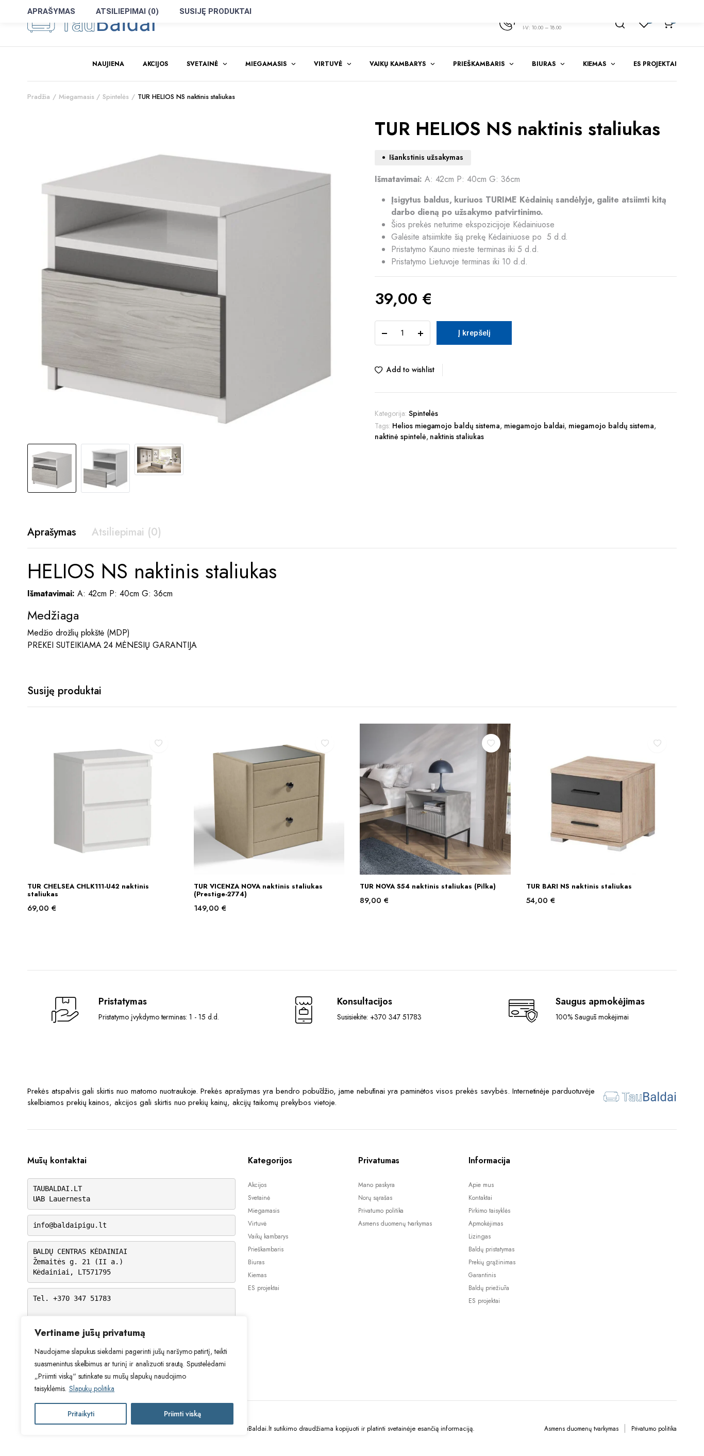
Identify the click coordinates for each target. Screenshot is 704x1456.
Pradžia (38, 97)
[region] (134, 1375)
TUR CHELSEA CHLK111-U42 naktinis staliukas (88, 890)
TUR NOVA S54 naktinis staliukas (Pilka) (428, 886)
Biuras (544, 64)
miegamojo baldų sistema (610, 426)
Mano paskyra (376, 1185)
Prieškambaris (479, 64)
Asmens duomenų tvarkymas (395, 1223)
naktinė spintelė (400, 436)
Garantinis (482, 1275)
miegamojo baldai (534, 426)
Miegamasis (266, 64)
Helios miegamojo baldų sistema (446, 426)
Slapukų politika (92, 1388)
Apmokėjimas (485, 1223)
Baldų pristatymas (491, 1249)
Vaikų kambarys (398, 64)
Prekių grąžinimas (491, 1262)
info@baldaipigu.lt (70, 1225)
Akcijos (156, 64)
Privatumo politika (381, 1210)
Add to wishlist (410, 369)
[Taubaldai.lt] (91, 23)
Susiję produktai (215, 11)
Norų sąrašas (375, 1197)
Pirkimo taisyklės (489, 1210)
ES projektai (655, 64)
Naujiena (108, 64)
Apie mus (481, 1185)
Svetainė (202, 64)
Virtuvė (328, 64)
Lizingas (479, 1236)
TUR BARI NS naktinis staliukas (579, 886)
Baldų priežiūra (488, 1288)
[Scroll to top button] (681, 1433)
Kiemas (595, 64)
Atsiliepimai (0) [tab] (127, 532)
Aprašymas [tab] (51, 532)
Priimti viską (182, 1414)
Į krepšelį (474, 333)
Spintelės (116, 97)
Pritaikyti (81, 1414)
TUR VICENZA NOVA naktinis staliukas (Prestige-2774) (258, 890)
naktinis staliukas (456, 436)
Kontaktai (480, 1197)
